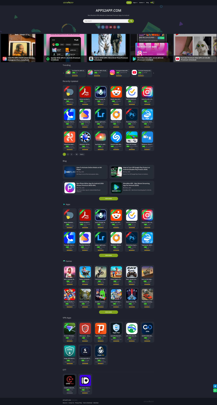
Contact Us (71, 403)
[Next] (153, 73)
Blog (147, 2)
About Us (65, 403)
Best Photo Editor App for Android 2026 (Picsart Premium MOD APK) (90, 184)
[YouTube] (110, 27)
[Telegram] (118, 27)
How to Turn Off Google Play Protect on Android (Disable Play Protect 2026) (136, 168)
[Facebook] (99, 27)
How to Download (87, 403)
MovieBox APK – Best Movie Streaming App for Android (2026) (136, 184)
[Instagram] (106, 27)
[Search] (131, 21)
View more (108, 198)
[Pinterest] (114, 27)
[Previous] (63, 73)
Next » (82, 154)
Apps (134, 2)
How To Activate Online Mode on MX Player (89, 168)
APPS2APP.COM (67, 400)
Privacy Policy (78, 403)
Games (141, 2)
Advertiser (95, 403)
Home (129, 2)
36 (76, 154)
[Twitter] (103, 27)
